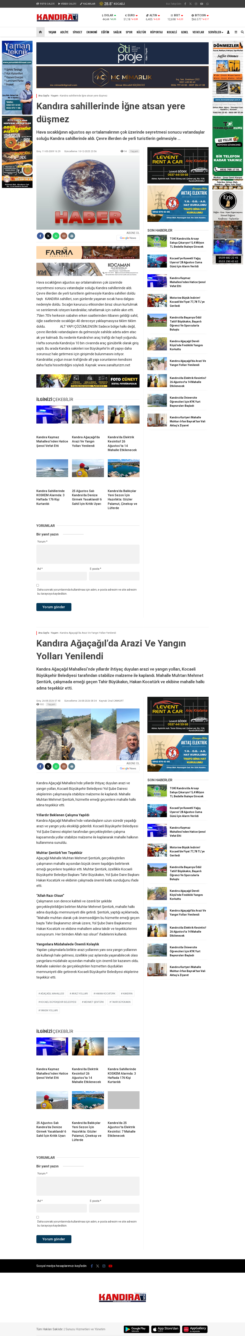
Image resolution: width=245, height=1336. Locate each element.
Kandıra (127, 993)
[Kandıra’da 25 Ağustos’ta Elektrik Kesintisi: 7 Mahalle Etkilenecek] (124, 1104)
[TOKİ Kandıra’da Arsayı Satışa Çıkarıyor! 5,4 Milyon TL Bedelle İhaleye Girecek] (157, 246)
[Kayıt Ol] (229, 32)
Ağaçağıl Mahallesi (52, 993)
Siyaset (77, 32)
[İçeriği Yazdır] (71, 236)
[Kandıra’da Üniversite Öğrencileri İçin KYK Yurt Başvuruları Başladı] (157, 405)
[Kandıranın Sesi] (57, 20)
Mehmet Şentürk (94, 1002)
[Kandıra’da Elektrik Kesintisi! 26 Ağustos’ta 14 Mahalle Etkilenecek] (124, 419)
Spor (129, 32)
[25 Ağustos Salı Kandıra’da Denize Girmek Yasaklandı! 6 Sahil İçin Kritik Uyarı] (88, 472)
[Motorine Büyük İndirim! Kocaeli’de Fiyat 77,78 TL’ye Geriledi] (157, 306)
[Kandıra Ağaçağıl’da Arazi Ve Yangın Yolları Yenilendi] (88, 419)
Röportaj (156, 32)
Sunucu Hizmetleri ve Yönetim (85, 1329)
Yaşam (52, 32)
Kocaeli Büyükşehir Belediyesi (58, 1002)
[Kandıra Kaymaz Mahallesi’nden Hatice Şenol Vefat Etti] (52, 419)
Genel (184, 32)
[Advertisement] (17, 229)
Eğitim (105, 32)
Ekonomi (92, 32)
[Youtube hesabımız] (201, 3)
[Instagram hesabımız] (196, 3)
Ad (40, 568)
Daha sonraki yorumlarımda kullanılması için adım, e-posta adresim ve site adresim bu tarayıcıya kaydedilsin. (87, 591)
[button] (41, 32)
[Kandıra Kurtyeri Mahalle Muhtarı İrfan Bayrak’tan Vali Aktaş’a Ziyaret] (157, 425)
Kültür (141, 32)
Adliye (64, 32)
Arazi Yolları (80, 993)
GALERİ (47, 3)
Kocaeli (172, 32)
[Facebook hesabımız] (185, 3)
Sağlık (117, 32)
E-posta (95, 568)
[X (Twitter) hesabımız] (190, 3)
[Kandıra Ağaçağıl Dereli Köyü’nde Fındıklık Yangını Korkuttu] (157, 349)
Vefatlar (198, 32)
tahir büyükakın (121, 1002)
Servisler (214, 32)
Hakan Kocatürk (105, 993)
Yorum (42, 541)
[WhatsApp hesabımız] (207, 3)
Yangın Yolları (49, 1010)
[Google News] (128, 238)
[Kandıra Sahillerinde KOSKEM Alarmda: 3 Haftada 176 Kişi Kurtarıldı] (52, 472)
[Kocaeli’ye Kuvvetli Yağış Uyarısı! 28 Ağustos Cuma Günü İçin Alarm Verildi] (157, 266)
